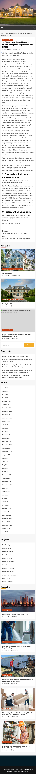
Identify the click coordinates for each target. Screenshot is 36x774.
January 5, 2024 (15, 306)
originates (15, 183)
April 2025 (5, 428)
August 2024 (6, 455)
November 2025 (7, 411)
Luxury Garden (6, 578)
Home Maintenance (8, 571)
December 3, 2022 (17, 49)
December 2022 (6, 515)
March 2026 (5, 398)
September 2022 (7, 525)
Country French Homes (8, 304)
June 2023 (5, 495)
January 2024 (6, 478)
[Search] (34, 28)
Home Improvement (8, 568)
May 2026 (5, 394)
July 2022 (5, 532)
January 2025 (6, 438)
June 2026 (5, 391)
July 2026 (5, 388)
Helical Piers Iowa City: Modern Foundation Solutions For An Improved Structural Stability (17, 366)
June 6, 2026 (15, 650)
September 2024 (7, 451)
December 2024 (6, 441)
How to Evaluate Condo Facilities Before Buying (16, 356)
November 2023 (7, 485)
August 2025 (6, 421)
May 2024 (5, 465)
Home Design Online (7, 40)
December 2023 (6, 481)
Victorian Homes (7, 273)
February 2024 (6, 475)
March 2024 (5, 471)
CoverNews (17, 771)
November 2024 (7, 445)
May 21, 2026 (15, 716)
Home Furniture (6, 565)
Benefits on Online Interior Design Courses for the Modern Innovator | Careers (16, 335)
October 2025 (6, 414)
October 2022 (6, 522)
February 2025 (6, 434)
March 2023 (5, 505)
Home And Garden (7, 269)
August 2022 (6, 528)
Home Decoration (7, 558)
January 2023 (6, 511)
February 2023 (6, 508)
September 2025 (7, 418)
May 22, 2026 (15, 683)
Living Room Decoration (9, 575)
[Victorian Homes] (18, 260)
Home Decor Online (8, 555)
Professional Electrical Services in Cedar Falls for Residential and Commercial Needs (16, 376)
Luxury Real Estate (7, 581)
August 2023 (6, 491)
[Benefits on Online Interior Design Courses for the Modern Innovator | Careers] (18, 320)
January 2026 (6, 404)
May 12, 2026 (15, 750)
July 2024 (5, 458)
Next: (16, 238)
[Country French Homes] (18, 290)
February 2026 (6, 401)
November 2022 (7, 518)
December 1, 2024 (16, 275)
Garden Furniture (7, 548)
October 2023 (6, 488)
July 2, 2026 (14, 616)
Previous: (14, 232)
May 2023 (5, 498)
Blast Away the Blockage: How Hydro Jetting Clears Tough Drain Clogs (17, 360)
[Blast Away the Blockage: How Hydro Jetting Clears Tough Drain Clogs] (18, 632)
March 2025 (5, 431)
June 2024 (5, 461)
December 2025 (6, 408)
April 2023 (5, 501)
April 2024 (5, 468)
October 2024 (6, 448)
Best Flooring (6, 545)
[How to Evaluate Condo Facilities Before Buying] (18, 601)
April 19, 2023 (15, 338)
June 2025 (5, 424)
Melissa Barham (7, 49)
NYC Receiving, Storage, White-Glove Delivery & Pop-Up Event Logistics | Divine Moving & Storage (17, 371)
